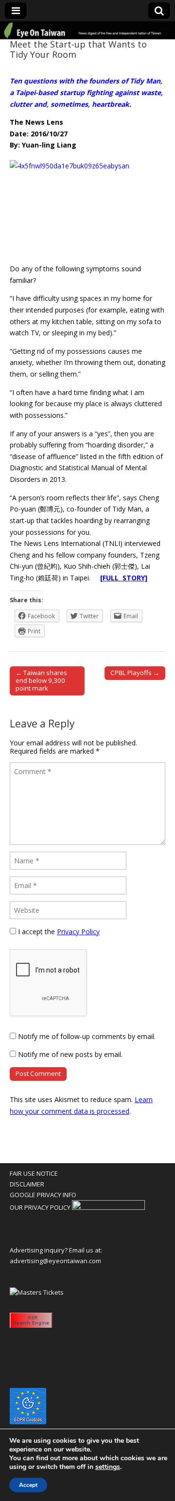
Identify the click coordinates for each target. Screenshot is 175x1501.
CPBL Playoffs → (134, 672)
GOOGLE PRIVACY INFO (43, 1194)
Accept (28, 1485)
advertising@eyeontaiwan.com (55, 1260)
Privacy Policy (78, 931)
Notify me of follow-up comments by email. (87, 1036)
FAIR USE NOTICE (34, 1173)
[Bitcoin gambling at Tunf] (108, 1207)
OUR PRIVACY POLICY (40, 1207)
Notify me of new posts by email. (70, 1054)
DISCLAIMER (27, 1184)
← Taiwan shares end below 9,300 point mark (41, 680)
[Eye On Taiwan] (87, 30)
